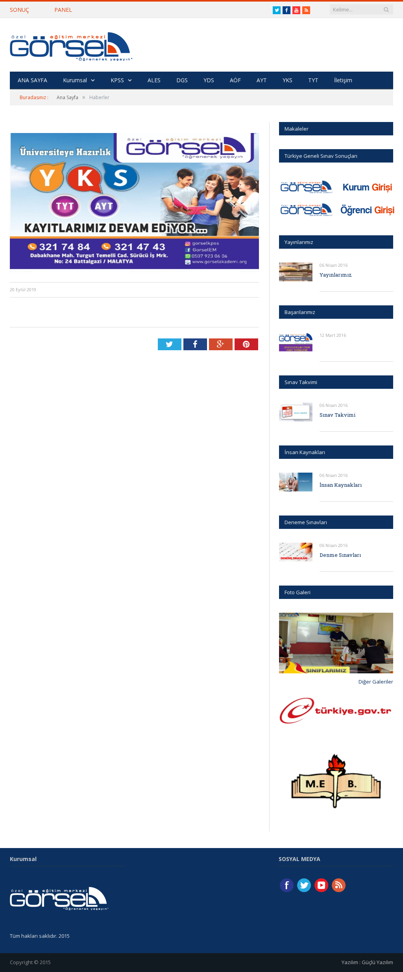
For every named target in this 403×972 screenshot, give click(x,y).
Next (384, 644)
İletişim (343, 80)
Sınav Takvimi (337, 414)
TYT (313, 80)
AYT (262, 80)
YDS (208, 80)
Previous (288, 644)
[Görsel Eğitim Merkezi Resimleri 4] (336, 643)
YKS (287, 80)
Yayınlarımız (336, 274)
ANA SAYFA (32, 80)
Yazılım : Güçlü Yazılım (367, 962)
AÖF (235, 80)
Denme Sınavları (340, 554)
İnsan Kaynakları (341, 484)
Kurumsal (75, 80)
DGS (182, 80)
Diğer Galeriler (376, 681)
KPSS (117, 80)
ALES (154, 80)
